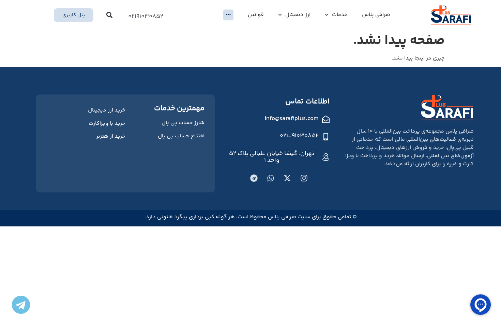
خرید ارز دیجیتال (106, 110)
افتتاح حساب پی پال (181, 136)
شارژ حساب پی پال (183, 123)
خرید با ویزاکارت (107, 123)
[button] (109, 15)
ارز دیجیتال (297, 15)
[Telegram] (253, 178)
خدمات (340, 15)
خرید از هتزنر (110, 136)
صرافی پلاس (376, 15)
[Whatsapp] (270, 178)
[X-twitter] (287, 178)
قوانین (256, 15)
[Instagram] (304, 178)
